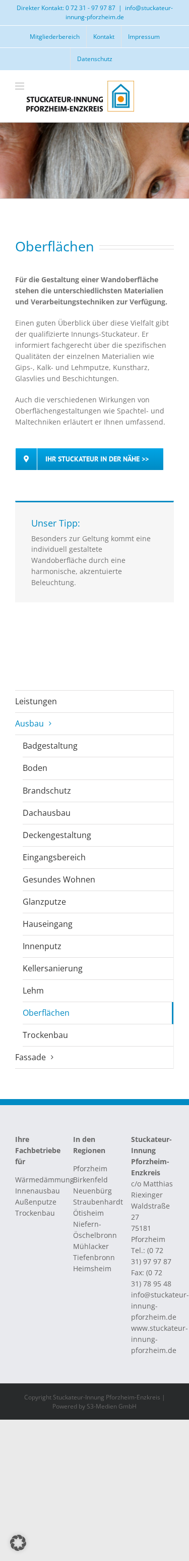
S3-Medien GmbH (112, 1406)
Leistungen (36, 701)
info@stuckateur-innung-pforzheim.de (119, 12)
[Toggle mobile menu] (20, 86)
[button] (18, 1543)
